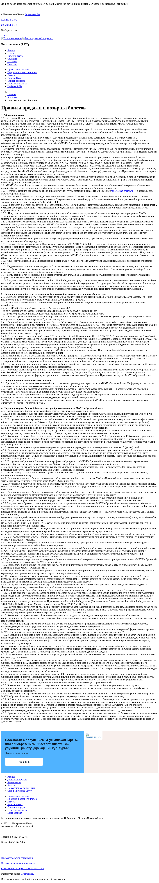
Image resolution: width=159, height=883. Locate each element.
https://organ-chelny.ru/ (122, 191)
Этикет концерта (16, 80)
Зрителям (12, 61)
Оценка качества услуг (19, 790)
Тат (5, 35)
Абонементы (14, 782)
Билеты (11, 785)
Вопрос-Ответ (15, 78)
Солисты (12, 58)
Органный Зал (32, 14)
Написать (24, 761)
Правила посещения (18, 69)
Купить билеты (9, 19)
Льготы (11, 75)
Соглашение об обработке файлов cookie (22, 868)
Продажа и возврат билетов (22, 72)
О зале (10, 53)
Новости (12, 64)
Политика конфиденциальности (18, 863)
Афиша (11, 50)
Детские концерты (17, 779)
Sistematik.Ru (27, 873)
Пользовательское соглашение (17, 858)
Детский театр (15, 56)
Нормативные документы (21, 788)
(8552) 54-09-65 (9, 25)
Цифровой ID (14, 86)
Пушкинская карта (17, 83)
